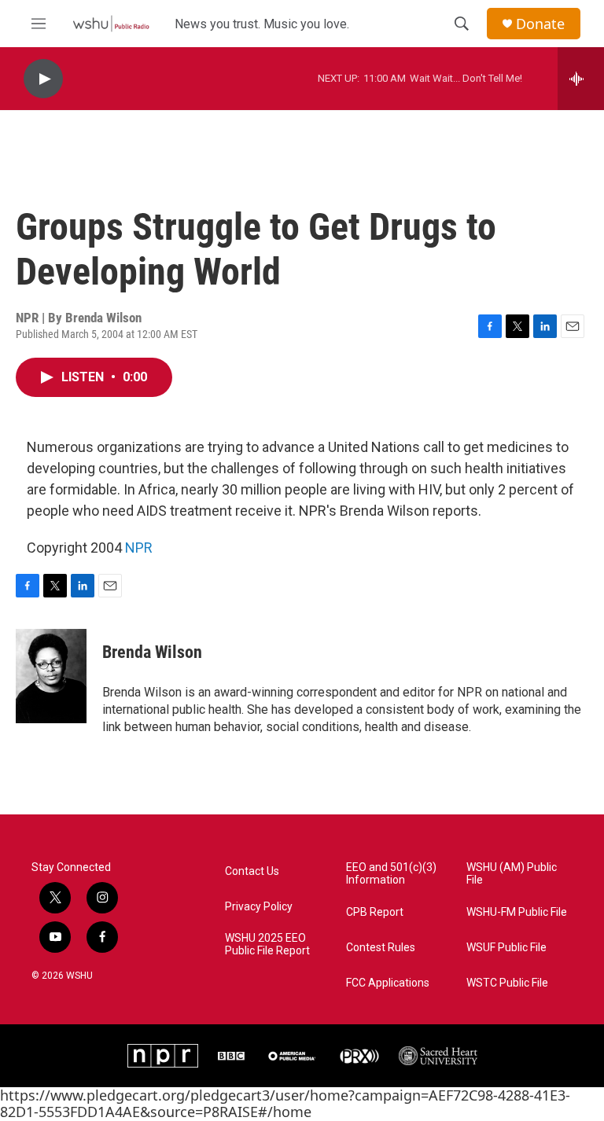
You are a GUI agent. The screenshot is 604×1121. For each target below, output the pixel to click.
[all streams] (581, 78)
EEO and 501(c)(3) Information (391, 874)
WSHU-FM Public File (516, 912)
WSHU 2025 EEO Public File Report (267, 944)
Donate (540, 24)
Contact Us (252, 871)
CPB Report (374, 912)
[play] (43, 79)
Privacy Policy (259, 907)
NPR (139, 547)
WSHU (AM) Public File (511, 874)
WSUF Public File (506, 948)
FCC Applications (387, 983)
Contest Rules (380, 948)
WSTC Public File (507, 983)
